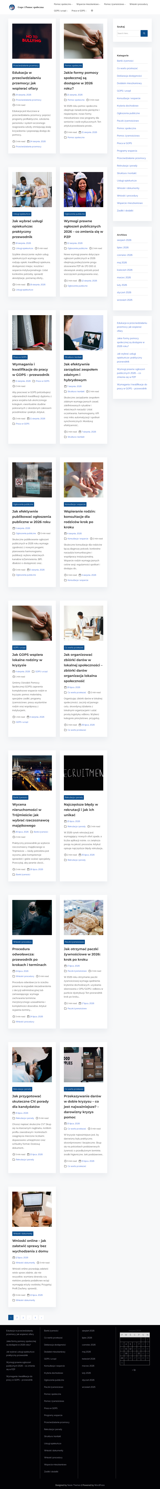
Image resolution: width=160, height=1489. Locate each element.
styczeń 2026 (124, 292)
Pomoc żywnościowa (128, 135)
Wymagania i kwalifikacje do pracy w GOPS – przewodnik (30, 369)
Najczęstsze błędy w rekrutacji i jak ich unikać (81, 809)
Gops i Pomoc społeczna (31, 7)
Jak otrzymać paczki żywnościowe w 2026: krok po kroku (82, 954)
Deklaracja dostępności (129, 76)
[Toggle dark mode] (91, 11)
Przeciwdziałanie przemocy (26, 65)
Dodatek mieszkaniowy (129, 83)
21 (139, 1353)
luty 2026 (122, 285)
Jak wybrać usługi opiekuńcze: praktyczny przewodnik (129, 357)
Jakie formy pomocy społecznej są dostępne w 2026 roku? (130, 342)
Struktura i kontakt (73, 357)
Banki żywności (20, 797)
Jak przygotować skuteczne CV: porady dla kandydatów (30, 1101)
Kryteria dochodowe (127, 105)
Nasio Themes (74, 1485)
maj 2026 (122, 262)
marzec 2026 (124, 277)
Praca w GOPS (20, 357)
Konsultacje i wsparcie (75, 504)
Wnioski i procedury (22, 942)
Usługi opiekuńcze (21, 214)
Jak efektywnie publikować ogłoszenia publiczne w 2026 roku (31, 516)
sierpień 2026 (124, 240)
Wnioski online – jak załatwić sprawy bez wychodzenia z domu (30, 1246)
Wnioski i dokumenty (22, 1233)
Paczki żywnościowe (74, 942)
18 (126, 1353)
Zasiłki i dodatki (125, 210)
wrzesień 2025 (124, 300)
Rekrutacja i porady (74, 797)
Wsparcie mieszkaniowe (130, 203)
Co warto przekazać (74, 647)
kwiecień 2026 (124, 270)
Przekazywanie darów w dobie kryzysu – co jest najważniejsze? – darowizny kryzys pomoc (82, 1106)
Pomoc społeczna (73, 65)
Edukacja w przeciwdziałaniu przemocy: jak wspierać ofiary (132, 327)
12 (130, 1349)
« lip (134, 1370)
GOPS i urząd (19, 647)
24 (122, 1358)
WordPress (99, 1485)
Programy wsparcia (127, 150)
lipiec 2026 (123, 247)
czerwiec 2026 (124, 255)
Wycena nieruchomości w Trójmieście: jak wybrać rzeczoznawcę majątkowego (30, 815)
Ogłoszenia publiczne (75, 214)
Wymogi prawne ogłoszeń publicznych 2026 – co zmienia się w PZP (131, 373)
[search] (144, 33)
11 (126, 1349)
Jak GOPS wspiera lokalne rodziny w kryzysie (27, 660)
